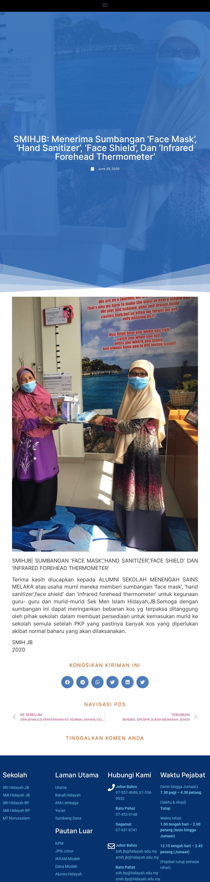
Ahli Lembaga (66, 803)
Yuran (60, 810)
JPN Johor (64, 851)
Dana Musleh (66, 866)
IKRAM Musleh (67, 859)
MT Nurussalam (16, 818)
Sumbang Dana (68, 818)
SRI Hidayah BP (16, 803)
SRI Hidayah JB (16, 787)
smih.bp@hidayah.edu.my (138, 879)
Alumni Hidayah (68, 874)
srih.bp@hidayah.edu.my (137, 873)
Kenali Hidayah (68, 795)
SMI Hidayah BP (16, 810)
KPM (59, 843)
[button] (105, 4)
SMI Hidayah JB (16, 795)
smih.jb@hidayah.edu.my (137, 857)
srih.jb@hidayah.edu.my (136, 851)
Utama (61, 787)
